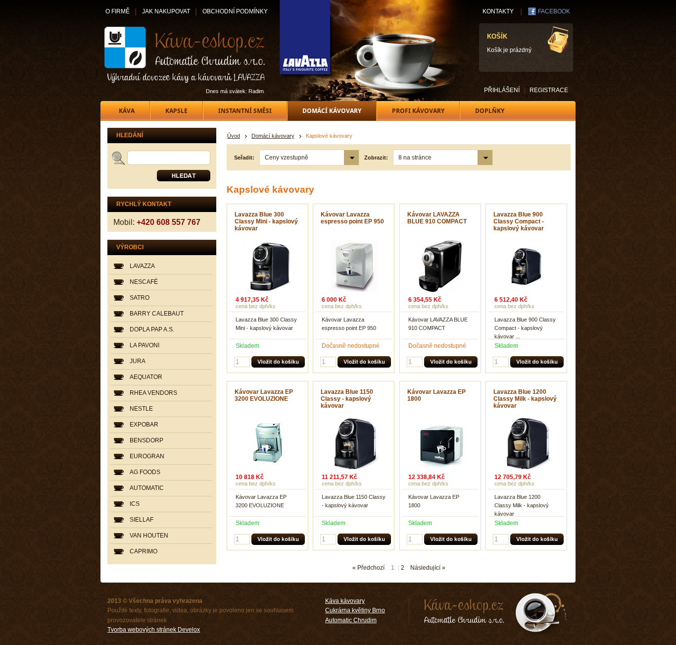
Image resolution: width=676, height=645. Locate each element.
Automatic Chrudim (351, 620)
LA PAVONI (144, 345)
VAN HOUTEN (149, 535)
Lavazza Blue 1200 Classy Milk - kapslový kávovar (525, 398)
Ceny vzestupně (286, 157)
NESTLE (141, 408)
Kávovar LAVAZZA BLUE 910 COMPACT (437, 218)
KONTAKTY (498, 11)
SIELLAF (141, 519)
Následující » (427, 567)
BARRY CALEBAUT (157, 313)
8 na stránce (415, 157)
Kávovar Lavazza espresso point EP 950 (352, 218)
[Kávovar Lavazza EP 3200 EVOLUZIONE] (267, 444)
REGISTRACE (549, 90)
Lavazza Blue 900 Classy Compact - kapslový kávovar (518, 221)
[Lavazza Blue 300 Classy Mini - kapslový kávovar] (267, 266)
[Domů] (185, 54)
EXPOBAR (144, 424)
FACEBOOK (554, 11)
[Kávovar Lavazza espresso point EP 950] (353, 266)
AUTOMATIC (147, 487)
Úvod (233, 136)
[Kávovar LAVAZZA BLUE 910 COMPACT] (440, 266)
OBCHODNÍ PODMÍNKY (235, 11)
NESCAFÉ (144, 281)
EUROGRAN (147, 456)
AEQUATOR (146, 377)
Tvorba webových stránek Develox (153, 629)
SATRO (139, 297)
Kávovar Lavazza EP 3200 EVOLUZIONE (264, 395)
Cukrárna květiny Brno (355, 610)
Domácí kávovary (272, 136)
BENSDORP (146, 440)
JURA (137, 361)
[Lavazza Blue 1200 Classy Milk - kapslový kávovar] (526, 444)
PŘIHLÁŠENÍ (502, 90)
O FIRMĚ (117, 11)
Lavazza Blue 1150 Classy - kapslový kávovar (347, 398)
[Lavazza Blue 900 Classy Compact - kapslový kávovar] (526, 266)
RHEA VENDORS (153, 392)
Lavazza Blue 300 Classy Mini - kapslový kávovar (266, 221)
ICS (135, 503)
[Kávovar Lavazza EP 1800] (440, 444)
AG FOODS (145, 472)
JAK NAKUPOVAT (166, 11)
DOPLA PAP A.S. (152, 329)
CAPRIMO (143, 551)
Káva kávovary (345, 600)
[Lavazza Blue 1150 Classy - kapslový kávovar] (353, 444)
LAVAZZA (142, 266)
